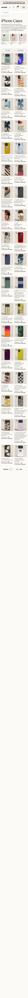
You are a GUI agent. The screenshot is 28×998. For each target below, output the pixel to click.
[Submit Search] (3, 12)
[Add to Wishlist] (3, 55)
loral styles (14, 28)
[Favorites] (13, 7)
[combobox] (14, 12)
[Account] (10, 7)
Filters (8, 50)
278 (17, 469)
